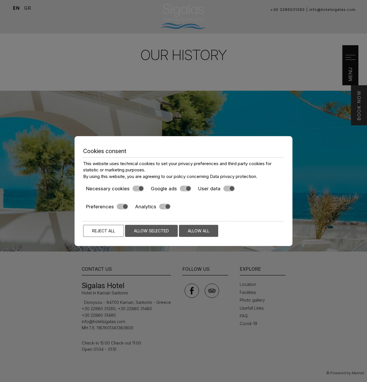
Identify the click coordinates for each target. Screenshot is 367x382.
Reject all (103, 230)
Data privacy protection (233, 176)
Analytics (145, 206)
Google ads (164, 188)
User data (209, 188)
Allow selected (151, 230)
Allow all (198, 230)
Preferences (100, 206)
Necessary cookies (108, 188)
